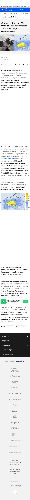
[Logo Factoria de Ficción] (15, 399)
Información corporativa (15, 462)
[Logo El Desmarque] (15, 393)
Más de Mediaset (8, 354)
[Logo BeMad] (15, 417)
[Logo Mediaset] (15, 362)
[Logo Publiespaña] (15, 446)
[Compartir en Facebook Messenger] (23, 64)
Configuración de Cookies (15, 467)
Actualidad (5, 336)
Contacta (15, 476)
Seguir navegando (8, 350)
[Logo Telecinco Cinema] (15, 428)
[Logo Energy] (15, 411)
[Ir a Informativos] (9, 10)
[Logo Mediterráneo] (15, 452)
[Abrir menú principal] (27, 9)
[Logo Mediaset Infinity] (15, 370)
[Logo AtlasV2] (15, 440)
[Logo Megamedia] (16, 486)
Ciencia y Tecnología (8, 17)
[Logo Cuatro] (15, 382)
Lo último (4, 13)
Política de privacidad (15, 464)
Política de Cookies (15, 469)
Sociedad (21, 13)
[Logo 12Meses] (15, 434)
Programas (5, 340)
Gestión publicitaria (15, 471)
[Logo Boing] (15, 405)
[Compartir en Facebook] (27, 64)
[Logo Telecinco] (15, 376)
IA (17, 17)
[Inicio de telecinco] (2, 9)
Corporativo (6, 345)
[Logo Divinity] (15, 388)
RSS (15, 473)
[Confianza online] (15, 494)
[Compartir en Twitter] (19, 64)
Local (15, 13)
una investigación (7, 158)
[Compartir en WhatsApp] (16, 64)
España (10, 13)
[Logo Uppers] (15, 423)
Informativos (10, 326)
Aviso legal (15, 460)
